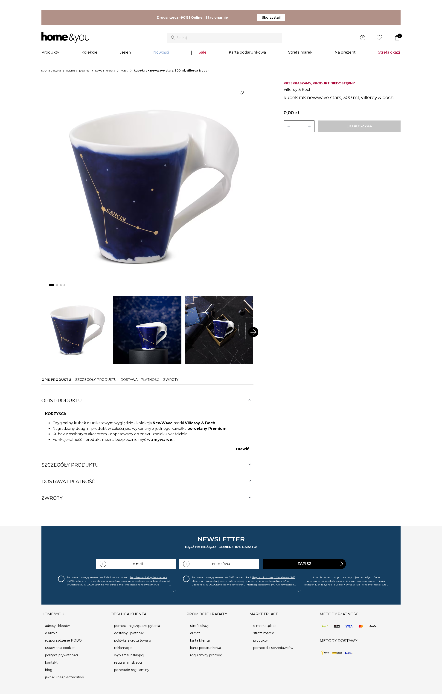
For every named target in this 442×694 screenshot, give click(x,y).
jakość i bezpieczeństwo (64, 677)
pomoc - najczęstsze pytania (137, 626)
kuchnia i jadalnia (78, 70)
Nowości (161, 52)
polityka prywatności (61, 655)
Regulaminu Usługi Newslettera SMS (273, 577)
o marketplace (264, 626)
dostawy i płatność (129, 633)
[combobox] (224, 38)
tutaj (384, 584)
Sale (202, 52)
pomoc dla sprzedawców (273, 648)
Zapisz (304, 564)
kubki (124, 70)
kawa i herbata (105, 70)
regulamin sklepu (128, 662)
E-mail (138, 564)
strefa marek (263, 633)
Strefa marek (300, 52)
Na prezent (345, 52)
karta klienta (200, 640)
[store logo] (65, 37)
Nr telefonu (221, 564)
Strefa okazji (389, 52)
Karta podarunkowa (247, 52)
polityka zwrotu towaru (132, 640)
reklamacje (123, 648)
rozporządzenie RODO (63, 640)
